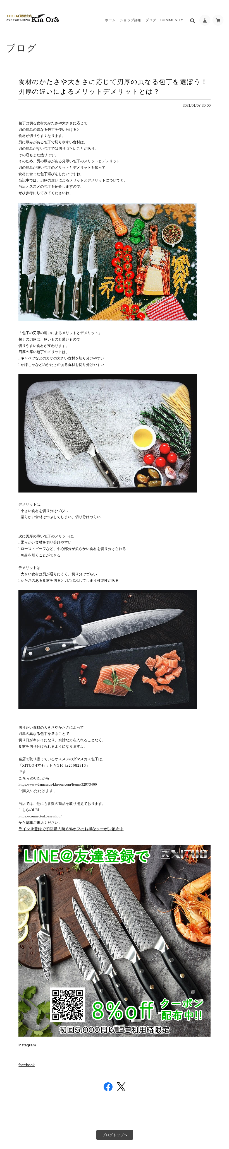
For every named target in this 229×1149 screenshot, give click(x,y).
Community (171, 20)
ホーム (110, 20)
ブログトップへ (114, 1135)
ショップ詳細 (131, 20)
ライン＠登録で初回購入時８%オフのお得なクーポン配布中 (70, 829)
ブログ (150, 20)
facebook (26, 1065)
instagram (27, 1045)
